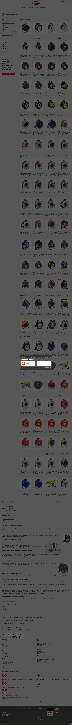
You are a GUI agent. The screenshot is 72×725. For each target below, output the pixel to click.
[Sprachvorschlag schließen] (50, 359)
